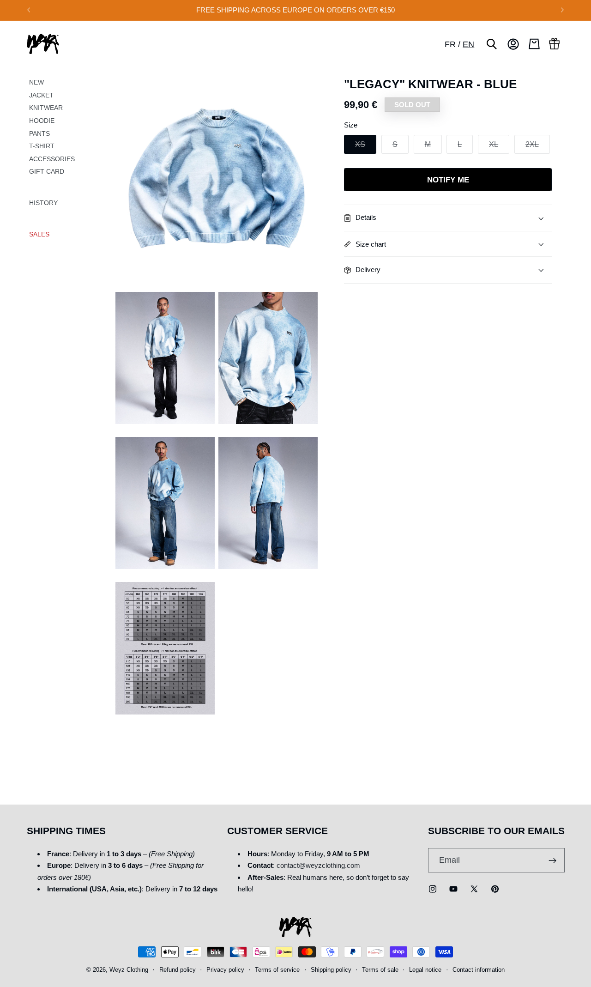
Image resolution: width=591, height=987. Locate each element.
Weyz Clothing (128, 970)
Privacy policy (225, 970)
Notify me (448, 179)
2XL (537, 146)
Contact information (478, 970)
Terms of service (277, 970)
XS (365, 146)
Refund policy (177, 970)
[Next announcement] (562, 10)
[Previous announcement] (28, 10)
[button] (491, 43)
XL (499, 146)
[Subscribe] (552, 860)
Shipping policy (331, 970)
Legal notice (425, 970)
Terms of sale (380, 970)
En (468, 44)
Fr (450, 44)
